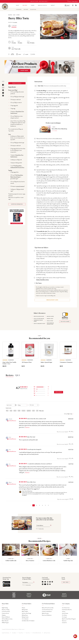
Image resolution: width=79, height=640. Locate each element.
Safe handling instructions (50, 323)
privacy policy (41, 528)
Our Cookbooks (25, 619)
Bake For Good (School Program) (69, 619)
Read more (27, 427)
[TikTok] (45, 582)
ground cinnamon (20, 186)
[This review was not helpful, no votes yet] (71, 432)
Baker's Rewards (75, 1)
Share (26, 54)
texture (15, 410)
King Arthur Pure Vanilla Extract (16, 156)
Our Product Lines (65, 607)
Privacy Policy (21, 632)
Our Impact (64, 617)
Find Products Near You (67, 609)
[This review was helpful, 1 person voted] (69, 432)
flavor (7, 410)
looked (19, 410)
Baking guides (50, 316)
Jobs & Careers (65, 613)
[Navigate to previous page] (30, 505)
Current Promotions (6, 611)
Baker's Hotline (25, 611)
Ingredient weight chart (38, 321)
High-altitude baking (39, 318)
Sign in (72, 5)
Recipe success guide (39, 316)
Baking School (42, 5)
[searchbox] (10, 405)
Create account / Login (52, 300)
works (37, 410)
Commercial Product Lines (47, 609)
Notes (33, 54)
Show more (41, 410)
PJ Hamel (15, 22)
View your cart (75, 5)
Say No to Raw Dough (26, 613)
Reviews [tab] (9, 375)
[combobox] (22, 405)
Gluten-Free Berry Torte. (42, 280)
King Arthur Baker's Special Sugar (16, 176)
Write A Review (58, 392)
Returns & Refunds (6, 617)
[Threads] (50, 582)
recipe (11, 410)
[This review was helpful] (69, 459)
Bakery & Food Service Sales (47, 607)
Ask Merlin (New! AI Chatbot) (28, 620)
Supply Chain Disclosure (5, 632)
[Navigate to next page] (48, 505)
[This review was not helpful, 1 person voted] (72, 444)
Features (26, 9)
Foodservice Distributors (47, 611)
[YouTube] (45, 584)
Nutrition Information (17, 204)
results (33, 410)
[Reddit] (47, 584)
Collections (33, 9)
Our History (64, 615)
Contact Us (64, 622)
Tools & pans (50, 320)
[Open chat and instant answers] (75, 636)
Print (19, 54)
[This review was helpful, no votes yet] (69, 444)
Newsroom (64, 620)
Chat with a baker (65, 321)
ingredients (29, 410)
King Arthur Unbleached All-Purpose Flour (17, 166)
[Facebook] (42, 582)
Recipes (25, 5)
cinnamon (23, 410)
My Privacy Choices (47, 632)
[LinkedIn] (42, 584)
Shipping (3, 615)
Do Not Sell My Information (37, 632)
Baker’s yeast (50, 318)
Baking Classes (25, 615)
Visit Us (70, 1)
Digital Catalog (5, 607)
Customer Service (5, 613)
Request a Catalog (5, 609)
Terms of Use (28, 632)
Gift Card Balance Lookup (7, 619)
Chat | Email (66, 582)
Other (17, 14)
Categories (18, 9)
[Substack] (50, 584)
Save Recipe (12, 54)
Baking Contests (25, 617)
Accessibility (14, 632)
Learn (32, 5)
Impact (53, 5)
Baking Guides (25, 609)
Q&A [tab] (17, 375)
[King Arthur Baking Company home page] (5, 6)
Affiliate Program (5, 622)
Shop (17, 5)
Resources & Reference (46, 615)
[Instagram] (47, 582)
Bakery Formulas (45, 613)
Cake (14, 14)
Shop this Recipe (17, 83)
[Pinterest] (52, 582)
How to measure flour (39, 323)
